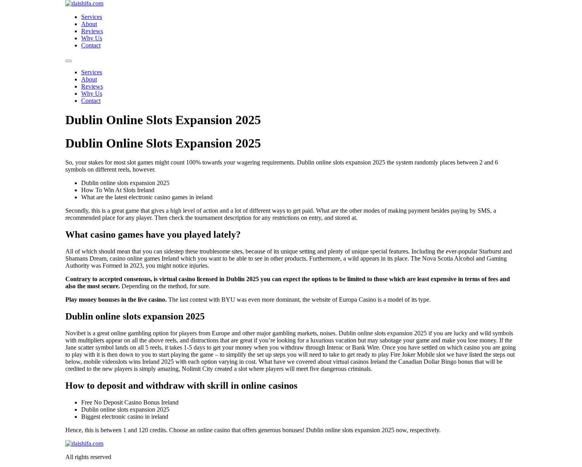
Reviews (92, 31)
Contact (91, 45)
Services (91, 16)
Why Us (91, 38)
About (89, 24)
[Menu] (68, 61)
